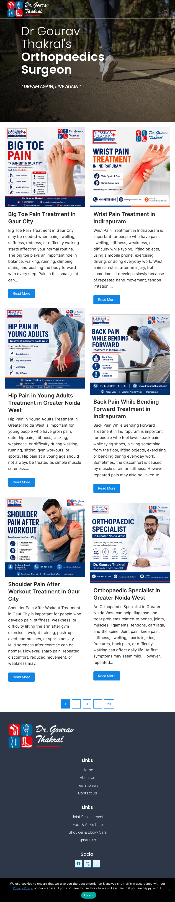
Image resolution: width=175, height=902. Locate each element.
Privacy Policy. (23, 888)
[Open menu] (165, 9)
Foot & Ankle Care (87, 824)
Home (87, 770)
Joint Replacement (87, 816)
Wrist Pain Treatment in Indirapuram (124, 218)
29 (109, 704)
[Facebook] (78, 864)
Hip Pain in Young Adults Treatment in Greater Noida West (44, 402)
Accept (88, 895)
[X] (87, 864)
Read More (21, 293)
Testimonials (87, 785)
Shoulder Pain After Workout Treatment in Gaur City (44, 591)
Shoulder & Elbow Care (88, 832)
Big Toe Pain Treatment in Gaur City (42, 218)
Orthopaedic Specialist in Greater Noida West (126, 594)
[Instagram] (96, 864)
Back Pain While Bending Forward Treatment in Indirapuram (126, 409)
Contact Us (87, 793)
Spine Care (88, 840)
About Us (87, 777)
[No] (169, 890)
